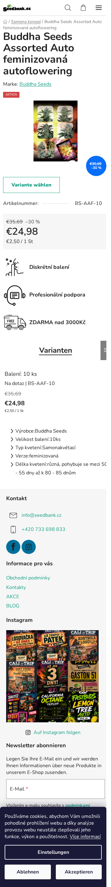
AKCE (12, 596)
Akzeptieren (79, 872)
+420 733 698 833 (43, 529)
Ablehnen (28, 872)
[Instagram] (29, 547)
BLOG (12, 605)
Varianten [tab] (55, 350)
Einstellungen (53, 852)
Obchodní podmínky (28, 578)
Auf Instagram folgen (57, 732)
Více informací (85, 836)
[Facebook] (13, 547)
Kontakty (16, 587)
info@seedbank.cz (41, 515)
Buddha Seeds (35, 84)
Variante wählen (31, 185)
